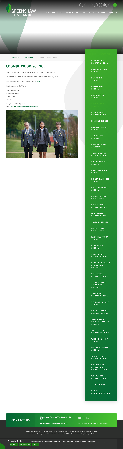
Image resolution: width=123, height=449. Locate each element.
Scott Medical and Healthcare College (101, 265)
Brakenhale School (97, 87)
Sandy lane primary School (99, 255)
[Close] (120, 444)
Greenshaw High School (99, 163)
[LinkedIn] (100, 5)
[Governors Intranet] (110, 5)
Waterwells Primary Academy (100, 331)
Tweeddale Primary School (99, 294)
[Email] (81, 5)
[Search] (115, 5)
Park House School (97, 246)
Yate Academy (98, 384)
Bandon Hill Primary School (99, 62)
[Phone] (86, 5)
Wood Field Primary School (99, 357)
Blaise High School (97, 79)
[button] (2, 446)
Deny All (36, 444)
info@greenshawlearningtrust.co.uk (54, 423)
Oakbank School (99, 222)
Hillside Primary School (100, 188)
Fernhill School (99, 121)
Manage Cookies (25, 444)
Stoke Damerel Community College (99, 284)
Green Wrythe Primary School (99, 154)
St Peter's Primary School (99, 275)
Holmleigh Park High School (99, 197)
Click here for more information (85, 442)
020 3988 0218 (84, 418)
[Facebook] (96, 5)
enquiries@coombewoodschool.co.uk (24, 107)
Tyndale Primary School (100, 303)
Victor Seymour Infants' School (99, 312)
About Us (15, 58)
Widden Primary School (99, 340)
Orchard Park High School (98, 229)
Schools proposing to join (100, 392)
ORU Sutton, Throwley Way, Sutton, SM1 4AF (55, 418)
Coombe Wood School (48, 58)
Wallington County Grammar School (100, 321)
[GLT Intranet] (105, 5)
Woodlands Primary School (99, 377)
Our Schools (30, 58)
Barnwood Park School (99, 70)
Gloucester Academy (97, 137)
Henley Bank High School (100, 180)
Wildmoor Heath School (100, 348)
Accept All (14, 444)
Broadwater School (97, 96)
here (38, 81)
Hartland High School (99, 171)
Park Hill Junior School (99, 238)
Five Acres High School (99, 128)
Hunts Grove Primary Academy (100, 206)
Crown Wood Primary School (99, 113)
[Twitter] (91, 5)
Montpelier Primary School (99, 214)
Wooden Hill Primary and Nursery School (99, 367)
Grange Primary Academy (99, 145)
